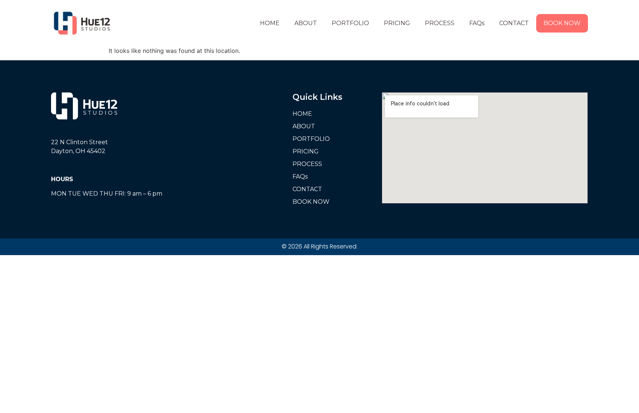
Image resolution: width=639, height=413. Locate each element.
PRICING (397, 23)
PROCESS (439, 23)
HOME (270, 23)
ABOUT (305, 23)
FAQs (476, 23)
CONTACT (514, 23)
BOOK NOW (562, 23)
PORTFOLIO (350, 23)
